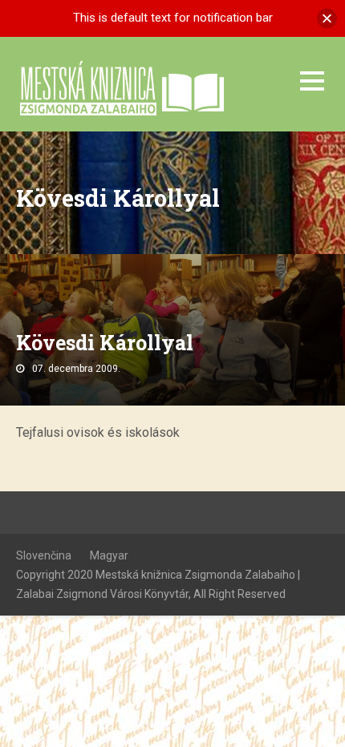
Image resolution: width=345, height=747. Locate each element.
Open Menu (311, 80)
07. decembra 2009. (76, 368)
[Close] (327, 18)
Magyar (109, 555)
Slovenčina (43, 555)
